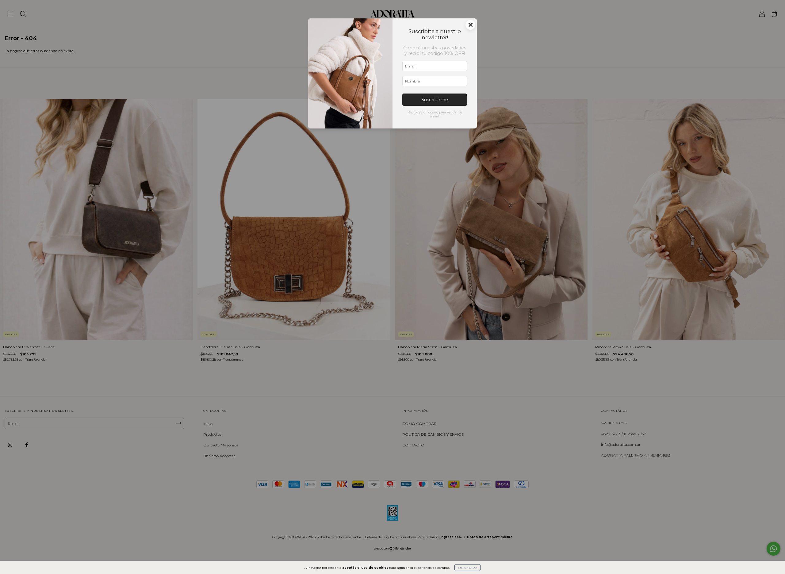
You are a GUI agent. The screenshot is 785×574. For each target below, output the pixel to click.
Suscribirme (434, 99)
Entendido (467, 567)
